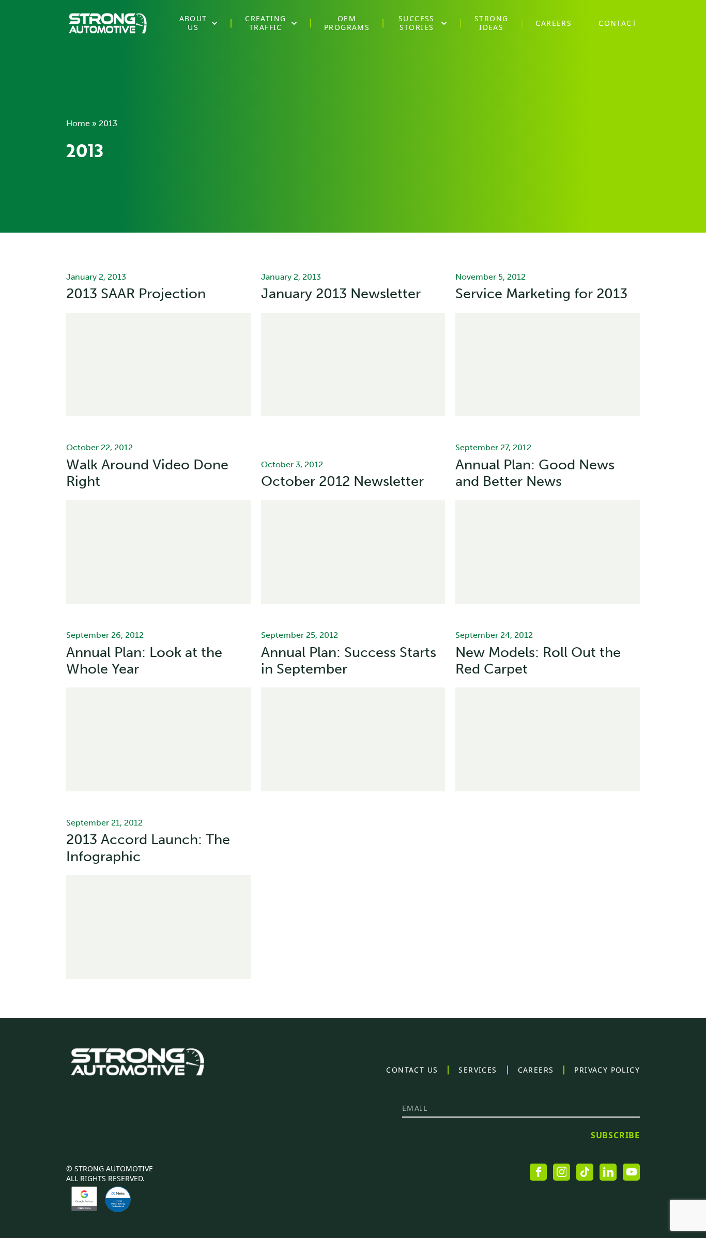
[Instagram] (561, 1172)
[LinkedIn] (608, 1172)
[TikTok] (584, 1172)
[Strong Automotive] (107, 23)
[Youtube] (631, 1172)
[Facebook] (538, 1172)
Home (78, 123)
